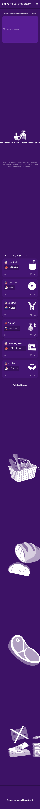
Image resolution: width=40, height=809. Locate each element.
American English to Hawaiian (19, 13)
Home (6, 13)
